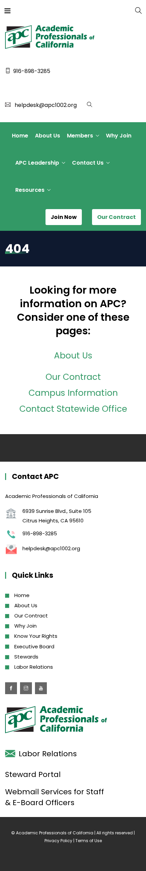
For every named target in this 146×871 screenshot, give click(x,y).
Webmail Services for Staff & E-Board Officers (54, 797)
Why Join (118, 136)
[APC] (33, 10)
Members (80, 136)
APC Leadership (37, 163)
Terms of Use (88, 841)
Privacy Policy (58, 841)
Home (20, 136)
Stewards (26, 656)
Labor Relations (33, 666)
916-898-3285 (31, 71)
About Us (47, 136)
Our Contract (73, 377)
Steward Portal (33, 774)
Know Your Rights (35, 636)
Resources (29, 190)
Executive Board (34, 646)
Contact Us (88, 163)
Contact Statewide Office (73, 409)
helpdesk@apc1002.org (46, 105)
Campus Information (73, 393)
